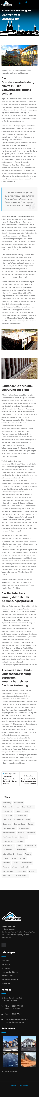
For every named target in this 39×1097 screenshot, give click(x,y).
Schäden (23, 858)
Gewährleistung (8, 845)
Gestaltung (20, 841)
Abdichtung (7, 803)
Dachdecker (7, 820)
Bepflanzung (7, 811)
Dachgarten (7, 824)
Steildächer (5, 961)
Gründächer (6, 968)
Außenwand (18, 803)
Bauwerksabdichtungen (10, 972)
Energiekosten (24, 828)
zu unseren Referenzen (10, 1072)
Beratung (18, 811)
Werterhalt (24, 867)
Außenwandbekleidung (11, 807)
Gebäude (23, 837)
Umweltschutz (27, 863)
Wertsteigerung (8, 871)
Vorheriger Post (10, 773)
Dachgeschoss (19, 824)
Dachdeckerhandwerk (22, 820)
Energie (30, 824)
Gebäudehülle (8, 841)
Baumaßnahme (27, 807)
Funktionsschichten (10, 837)
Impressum (14, 1086)
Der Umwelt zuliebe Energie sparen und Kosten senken (28, 781)
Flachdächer (6, 964)
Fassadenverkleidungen (10, 980)
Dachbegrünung (20, 815)
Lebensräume (7, 850)
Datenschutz (24, 1086)
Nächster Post (29, 776)
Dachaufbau (7, 815)
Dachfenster (6, 983)
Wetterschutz (21, 871)
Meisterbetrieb (21, 850)
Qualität (5, 858)
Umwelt (15, 863)
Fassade (21, 833)
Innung (19, 845)
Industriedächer (7, 976)
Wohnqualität (7, 875)
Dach (26, 811)
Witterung (32, 871)
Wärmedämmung (22, 875)
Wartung (6, 867)
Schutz (14, 858)
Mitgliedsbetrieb (8, 854)
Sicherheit (6, 863)
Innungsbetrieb (30, 845)
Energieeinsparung (9, 828)
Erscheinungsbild (9, 833)
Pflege (19, 854)
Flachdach (31, 833)
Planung (28, 854)
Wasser (14, 867)
